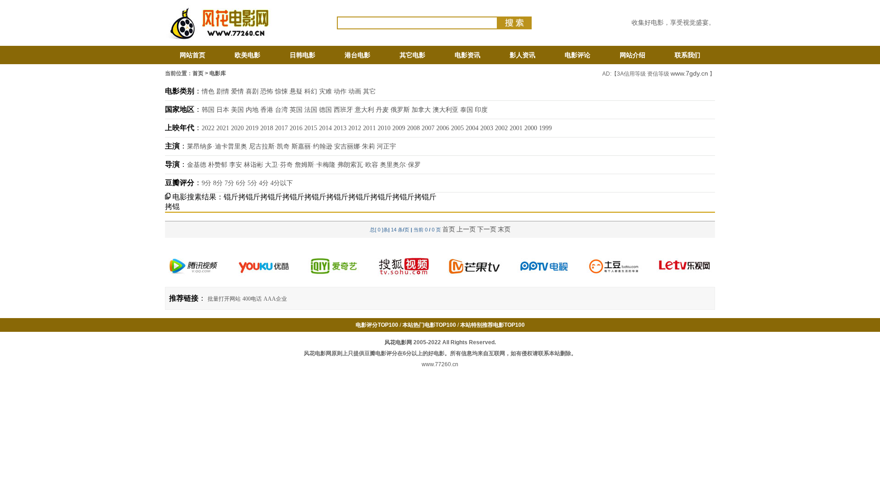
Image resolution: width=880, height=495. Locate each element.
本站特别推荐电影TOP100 (492, 325)
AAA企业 (275, 299)
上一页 (466, 229)
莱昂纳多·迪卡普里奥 (217, 146)
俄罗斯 (400, 109)
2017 (281, 128)
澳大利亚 (445, 109)
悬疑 (296, 91)
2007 (428, 128)
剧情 (222, 91)
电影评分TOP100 (377, 325)
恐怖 (266, 91)
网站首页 (192, 55)
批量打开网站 (224, 299)
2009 (398, 128)
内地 (252, 109)
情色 (208, 91)
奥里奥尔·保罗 (400, 164)
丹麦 (382, 109)
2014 (325, 128)
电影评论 (577, 55)
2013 (340, 128)
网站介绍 (632, 55)
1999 (545, 128)
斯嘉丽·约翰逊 (312, 146)
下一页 (486, 229)
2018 (266, 128)
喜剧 (252, 91)
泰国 (466, 109)
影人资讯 (522, 55)
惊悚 (281, 91)
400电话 (252, 299)
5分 (252, 183)
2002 (501, 128)
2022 (208, 128)
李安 (235, 164)
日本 (222, 109)
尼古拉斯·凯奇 (269, 146)
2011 (369, 128)
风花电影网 (398, 342)
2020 (237, 128)
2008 (413, 128)
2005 (457, 128)
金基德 (196, 164)
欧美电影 (247, 55)
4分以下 (281, 183)
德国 (325, 109)
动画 (354, 91)
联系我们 (687, 55)
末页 (504, 229)
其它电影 (412, 55)
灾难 (325, 91)
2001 (516, 128)
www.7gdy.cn (689, 73)
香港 (266, 109)
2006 (442, 128)
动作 (340, 91)
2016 (296, 128)
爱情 (237, 91)
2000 (530, 128)
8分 (218, 183)
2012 (354, 128)
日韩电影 (302, 55)
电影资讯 (467, 55)
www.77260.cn (440, 364)
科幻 (310, 91)
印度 (481, 109)
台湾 (281, 109)
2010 (384, 128)
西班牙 (343, 109)
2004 (472, 128)
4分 (264, 183)
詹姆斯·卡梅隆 (315, 164)
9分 (206, 183)
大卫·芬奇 (279, 164)
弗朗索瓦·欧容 (357, 164)
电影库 (217, 73)
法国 (310, 109)
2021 (222, 128)
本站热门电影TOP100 (429, 325)
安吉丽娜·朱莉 (354, 146)
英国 (296, 109)
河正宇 (386, 146)
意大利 (364, 109)
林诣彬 (253, 164)
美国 (237, 109)
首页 (198, 73)
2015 (310, 128)
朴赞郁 (217, 164)
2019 (252, 128)
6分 (241, 183)
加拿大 (421, 109)
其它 (369, 91)
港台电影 (357, 55)
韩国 (208, 109)
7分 (229, 183)
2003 (486, 128)
